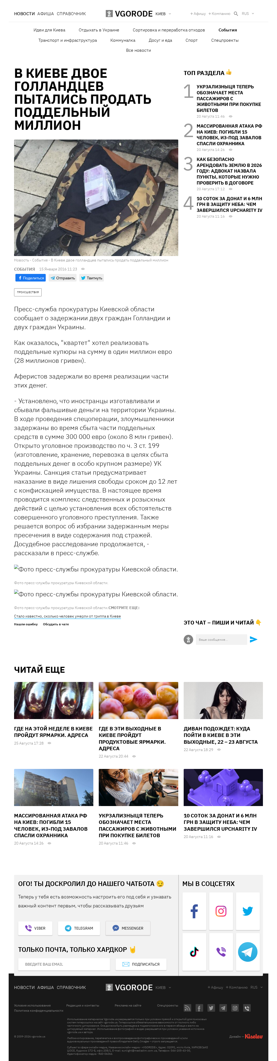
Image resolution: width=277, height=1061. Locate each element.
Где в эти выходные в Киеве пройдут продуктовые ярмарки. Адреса (132, 738)
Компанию (221, 13)
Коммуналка (122, 40)
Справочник (71, 13)
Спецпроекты (225, 40)
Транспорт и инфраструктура (67, 40)
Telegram (83, 928)
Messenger (132, 928)
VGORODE (134, 987)
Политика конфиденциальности (38, 1010)
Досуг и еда (160, 40)
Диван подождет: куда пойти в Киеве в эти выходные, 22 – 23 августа (221, 735)
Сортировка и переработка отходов (169, 30)
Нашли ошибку (26, 624)
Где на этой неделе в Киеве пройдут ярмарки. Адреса (53, 731)
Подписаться (146, 964)
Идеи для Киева (49, 30)
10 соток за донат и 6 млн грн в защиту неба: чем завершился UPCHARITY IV (229, 205)
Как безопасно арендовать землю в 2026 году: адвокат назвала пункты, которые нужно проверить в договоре (229, 171)
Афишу (200, 13)
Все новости (138, 50)
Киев (161, 987)
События (228, 30)
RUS (245, 13)
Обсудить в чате (56, 624)
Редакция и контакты (82, 1005)
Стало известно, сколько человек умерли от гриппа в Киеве (67, 616)
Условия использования (32, 1005)
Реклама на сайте (128, 1005)
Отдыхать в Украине (99, 30)
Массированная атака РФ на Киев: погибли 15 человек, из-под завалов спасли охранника (229, 135)
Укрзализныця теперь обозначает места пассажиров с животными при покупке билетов (229, 98)
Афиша (45, 13)
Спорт (192, 40)
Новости (24, 13)
